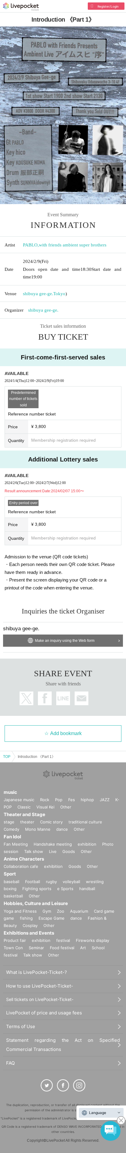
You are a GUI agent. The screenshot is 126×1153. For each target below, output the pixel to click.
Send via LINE (63, 698)
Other (65, 807)
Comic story (51, 821)
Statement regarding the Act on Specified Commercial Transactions (63, 1044)
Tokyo (59, 293)
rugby (51, 881)
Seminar (36, 947)
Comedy (11, 829)
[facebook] (63, 1085)
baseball (11, 881)
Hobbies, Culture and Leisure (36, 903)
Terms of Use (20, 1026)
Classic (24, 807)
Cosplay (30, 925)
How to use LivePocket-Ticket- (39, 986)
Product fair (15, 940)
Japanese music (19, 799)
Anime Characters (24, 859)
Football (32, 881)
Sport (10, 874)
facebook (45, 698)
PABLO (30, 244)
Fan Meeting (16, 844)
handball (87, 888)
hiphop (87, 799)
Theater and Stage (24, 814)
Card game (104, 911)
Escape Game (52, 918)
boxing (10, 888)
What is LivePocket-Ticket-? (36, 972)
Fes (71, 799)
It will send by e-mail (81, 698)
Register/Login (108, 6)
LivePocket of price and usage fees (44, 1013)
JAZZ (104, 799)
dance (62, 829)
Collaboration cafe (21, 866)
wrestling (95, 881)
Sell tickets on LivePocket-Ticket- (39, 999)
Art (83, 947)
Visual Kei (45, 807)
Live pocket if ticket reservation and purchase (21, 6)
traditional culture (85, 821)
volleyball (71, 881)
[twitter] (47, 1085)
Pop (58, 799)
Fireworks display (92, 940)
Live (53, 851)
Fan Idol (12, 837)
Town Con (13, 947)
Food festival (62, 947)
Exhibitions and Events (29, 933)
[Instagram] (79, 1085)
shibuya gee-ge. (38, 293)
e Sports (65, 888)
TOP (6, 757)
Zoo (60, 911)
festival (63, 940)
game (9, 918)
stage (9, 821)
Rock (44, 799)
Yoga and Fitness (20, 911)
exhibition (87, 844)
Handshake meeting (53, 844)
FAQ (10, 1063)
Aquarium (79, 911)
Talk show (33, 851)
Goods (68, 851)
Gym (47, 911)
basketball (13, 895)
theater (27, 821)
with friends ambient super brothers (72, 244)
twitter (26, 698)
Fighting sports (36, 888)
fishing (26, 918)
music (10, 792)
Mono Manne (37, 829)
